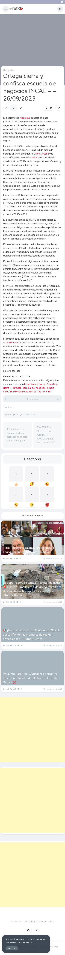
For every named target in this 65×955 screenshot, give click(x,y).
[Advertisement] (32, 729)
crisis (34, 157)
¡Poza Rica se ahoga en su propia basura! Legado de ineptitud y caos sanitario (28, 550)
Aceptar (11, 948)
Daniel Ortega (41, 153)
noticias (8, 407)
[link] (58, 108)
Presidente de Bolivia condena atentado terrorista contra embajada (17, 435)
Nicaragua (25, 118)
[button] (5, 9)
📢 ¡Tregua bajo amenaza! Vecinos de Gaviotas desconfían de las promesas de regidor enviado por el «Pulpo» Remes (32, 634)
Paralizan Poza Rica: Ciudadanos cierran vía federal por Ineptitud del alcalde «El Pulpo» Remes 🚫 (31, 678)
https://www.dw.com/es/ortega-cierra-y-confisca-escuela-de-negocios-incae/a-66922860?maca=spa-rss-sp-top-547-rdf (31, 387)
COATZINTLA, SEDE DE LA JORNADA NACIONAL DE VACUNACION (45, 435)
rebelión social (13, 342)
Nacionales (8, 70)
